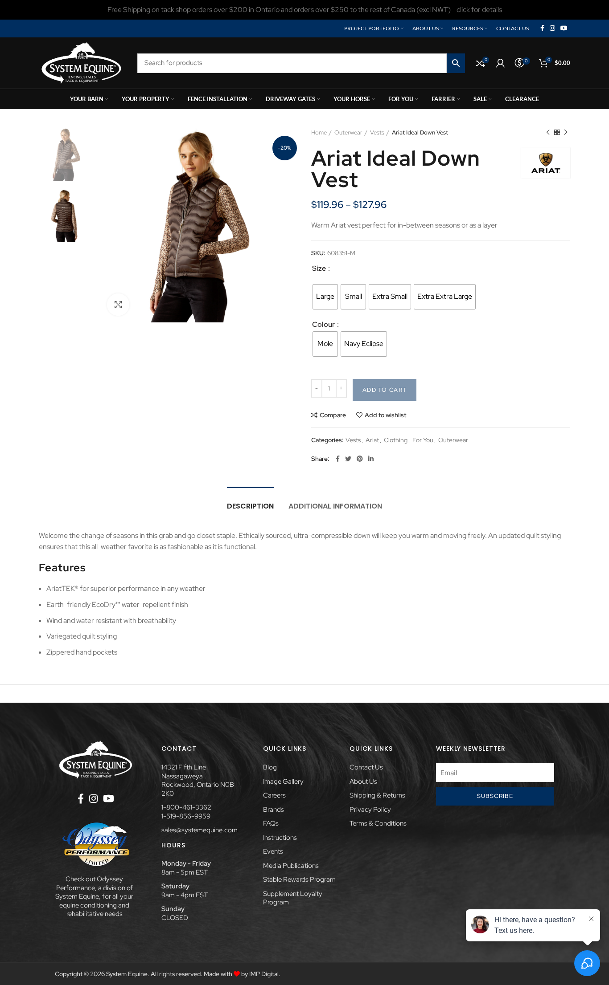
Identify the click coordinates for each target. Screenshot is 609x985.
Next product (565, 132)
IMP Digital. (264, 974)
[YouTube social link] (564, 28)
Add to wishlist (385, 415)
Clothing (395, 440)
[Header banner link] (304, 10)
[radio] (325, 297)
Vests (377, 132)
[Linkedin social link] (371, 458)
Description (250, 506)
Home (319, 132)
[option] (66, 154)
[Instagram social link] (552, 28)
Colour (324, 324)
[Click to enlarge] (118, 304)
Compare (333, 415)
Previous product (547, 132)
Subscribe (495, 796)
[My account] (500, 63)
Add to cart (384, 390)
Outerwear (348, 132)
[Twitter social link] (348, 458)
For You (422, 440)
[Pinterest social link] (360, 458)
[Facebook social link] (542, 28)
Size (319, 268)
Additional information (335, 506)
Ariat (372, 440)
